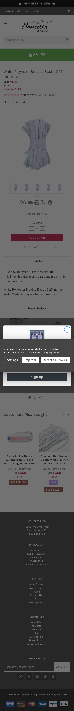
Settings (12, 360)
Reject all (30, 360)
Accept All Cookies (55, 360)
